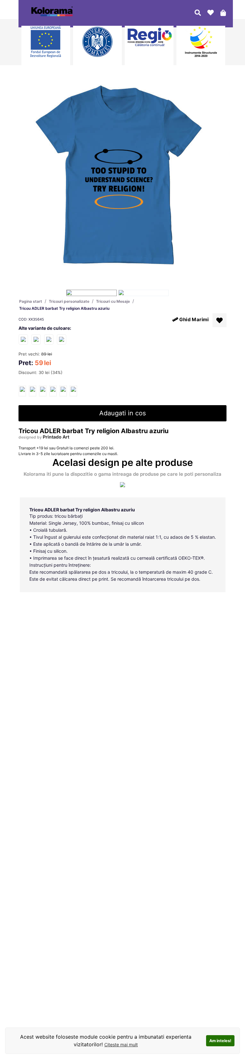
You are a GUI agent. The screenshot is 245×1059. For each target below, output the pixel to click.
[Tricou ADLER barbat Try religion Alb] (36, 339)
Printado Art (56, 437)
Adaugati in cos (122, 413)
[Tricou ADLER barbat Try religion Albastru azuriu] (22, 391)
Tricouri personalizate (69, 301)
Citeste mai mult (121, 1044)
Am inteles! (220, 1040)
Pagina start (30, 301)
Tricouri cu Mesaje (113, 301)
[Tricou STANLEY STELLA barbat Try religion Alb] (23, 339)
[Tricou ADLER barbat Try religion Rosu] (48, 339)
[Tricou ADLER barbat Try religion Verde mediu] (61, 339)
